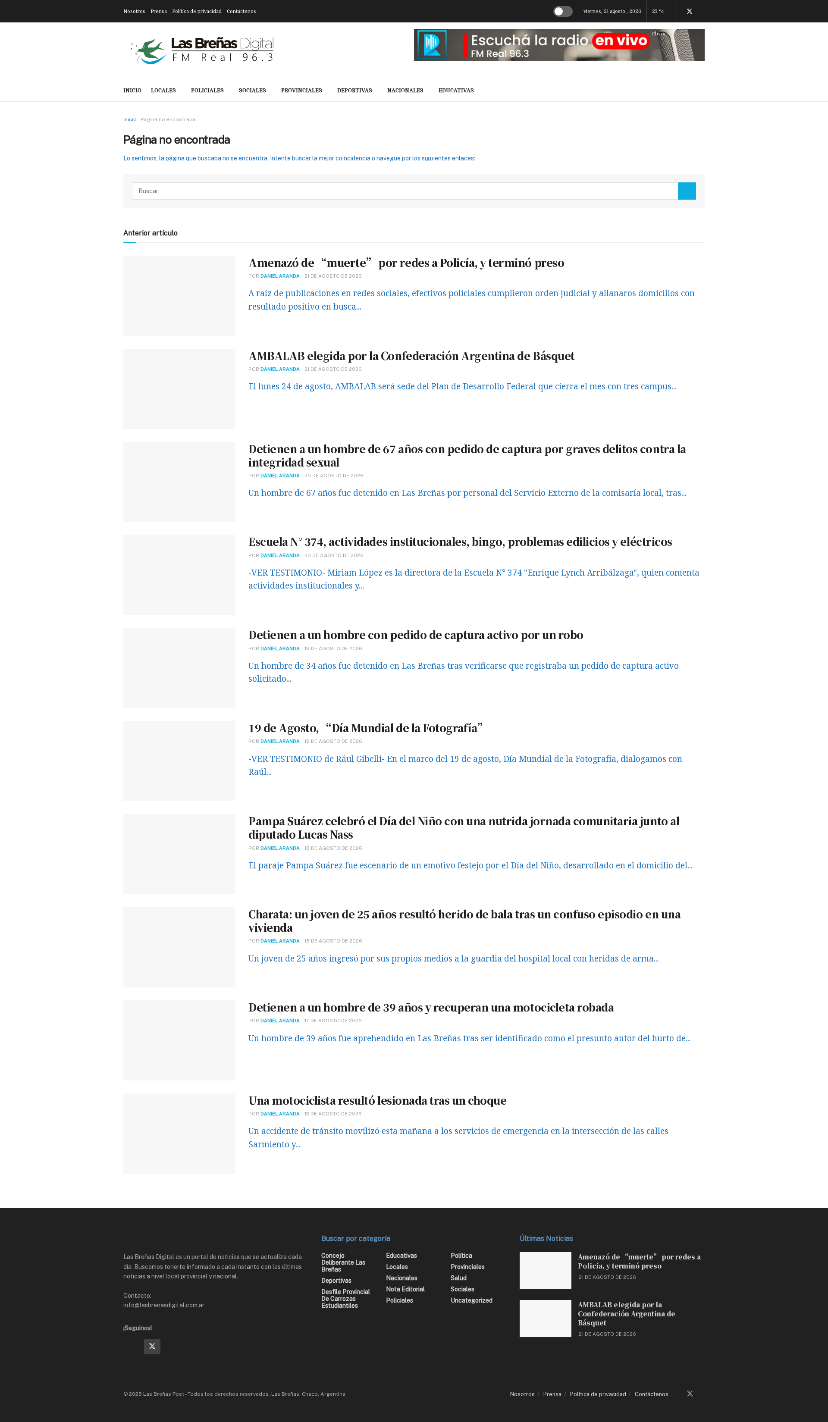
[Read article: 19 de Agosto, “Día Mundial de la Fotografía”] (179, 761)
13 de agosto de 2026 (333, 1113)
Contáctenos (241, 11)
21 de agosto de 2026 (333, 276)
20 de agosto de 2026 (334, 475)
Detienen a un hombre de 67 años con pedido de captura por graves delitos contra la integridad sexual (467, 455)
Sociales (252, 90)
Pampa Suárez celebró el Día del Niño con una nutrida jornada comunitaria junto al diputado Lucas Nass (463, 827)
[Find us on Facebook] (131, 1346)
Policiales (207, 90)
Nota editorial (405, 1289)
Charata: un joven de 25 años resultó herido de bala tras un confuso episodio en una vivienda (464, 920)
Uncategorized (471, 1300)
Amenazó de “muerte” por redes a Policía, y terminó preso (406, 262)
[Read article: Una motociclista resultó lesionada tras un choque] (179, 1133)
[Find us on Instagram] (173, 1346)
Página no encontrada (168, 119)
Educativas (456, 90)
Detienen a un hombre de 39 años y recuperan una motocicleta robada (431, 1007)
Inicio (130, 119)
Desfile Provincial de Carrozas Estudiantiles (345, 1298)
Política (461, 1255)
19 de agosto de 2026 (333, 648)
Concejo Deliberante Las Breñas (343, 1262)
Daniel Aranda (280, 276)
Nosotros (134, 11)
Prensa (159, 11)
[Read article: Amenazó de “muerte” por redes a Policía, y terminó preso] (179, 296)
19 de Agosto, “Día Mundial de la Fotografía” (367, 727)
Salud (459, 1278)
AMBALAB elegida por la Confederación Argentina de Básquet (411, 355)
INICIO (132, 90)
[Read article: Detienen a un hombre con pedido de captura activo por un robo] (179, 668)
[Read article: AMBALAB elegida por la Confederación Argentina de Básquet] (179, 389)
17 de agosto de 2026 (333, 1020)
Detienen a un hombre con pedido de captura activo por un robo (415, 634)
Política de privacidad (197, 11)
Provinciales (301, 90)
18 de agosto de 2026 (333, 848)
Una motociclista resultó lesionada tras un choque (377, 1100)
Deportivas (354, 90)
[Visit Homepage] (201, 50)
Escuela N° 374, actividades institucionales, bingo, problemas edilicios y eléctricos (460, 541)
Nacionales (405, 90)
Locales (163, 90)
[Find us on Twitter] (690, 11)
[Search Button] (687, 191)
